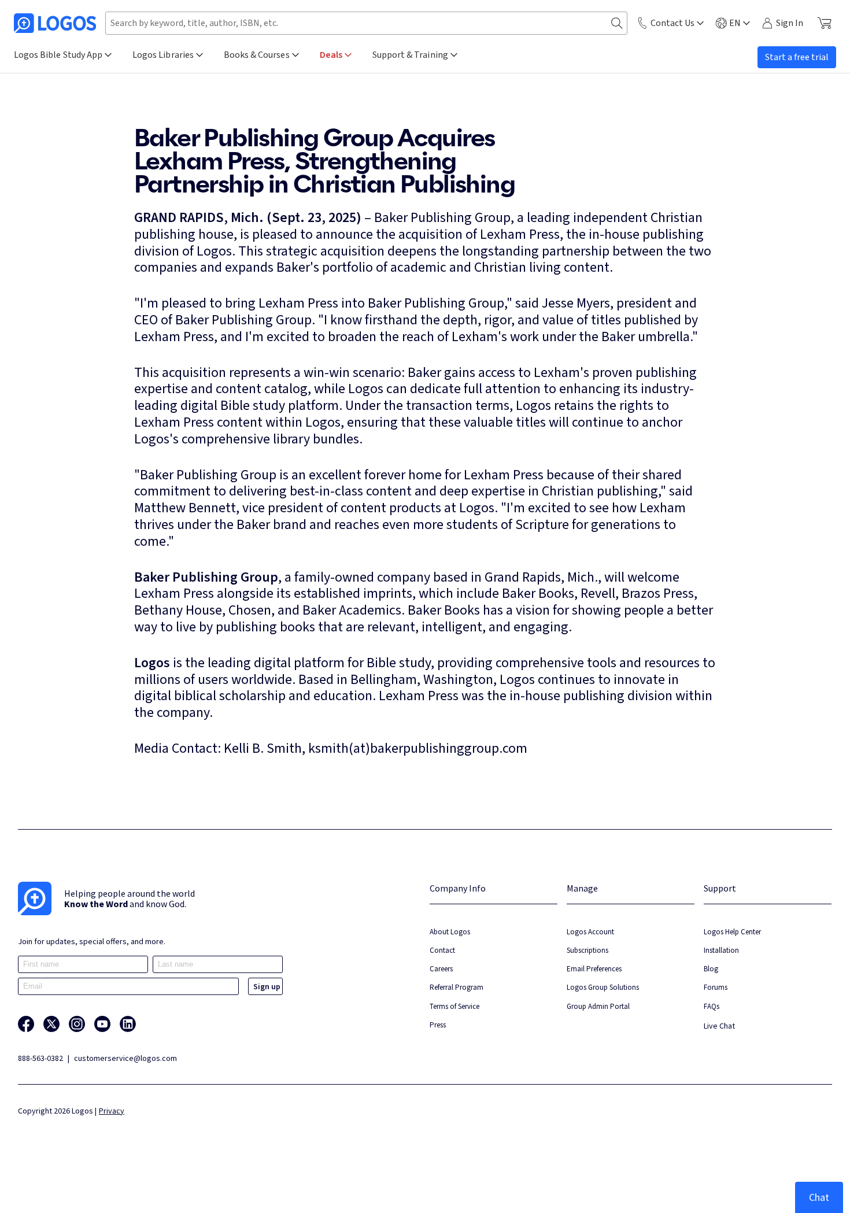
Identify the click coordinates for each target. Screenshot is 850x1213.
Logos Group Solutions (603, 987)
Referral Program (456, 987)
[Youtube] (102, 1024)
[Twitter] (51, 1024)
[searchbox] (366, 23)
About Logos (450, 932)
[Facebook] (26, 1024)
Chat (819, 1197)
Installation (721, 950)
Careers (441, 969)
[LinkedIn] (128, 1024)
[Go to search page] (617, 23)
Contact (442, 950)
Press (438, 1025)
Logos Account (590, 932)
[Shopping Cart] (824, 23)
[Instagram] (77, 1024)
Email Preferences (594, 969)
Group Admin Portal (598, 1006)
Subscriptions (587, 950)
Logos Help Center (732, 932)
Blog (711, 969)
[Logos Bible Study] (55, 23)
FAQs (711, 1006)
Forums (715, 987)
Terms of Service (454, 1006)
